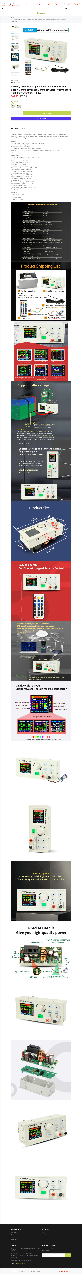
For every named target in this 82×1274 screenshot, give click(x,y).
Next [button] (15, 75)
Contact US (44, 1234)
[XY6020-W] (19, 105)
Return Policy (14, 1239)
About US (44, 1232)
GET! (68, 1255)
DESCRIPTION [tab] (14, 128)
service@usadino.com (20, 1263)
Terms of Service (15, 1237)
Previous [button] (12, 75)
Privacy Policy (14, 1232)
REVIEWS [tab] (22, 128)
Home (12, 17)
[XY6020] (13, 105)
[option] (15, 28)
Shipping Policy (15, 1234)
